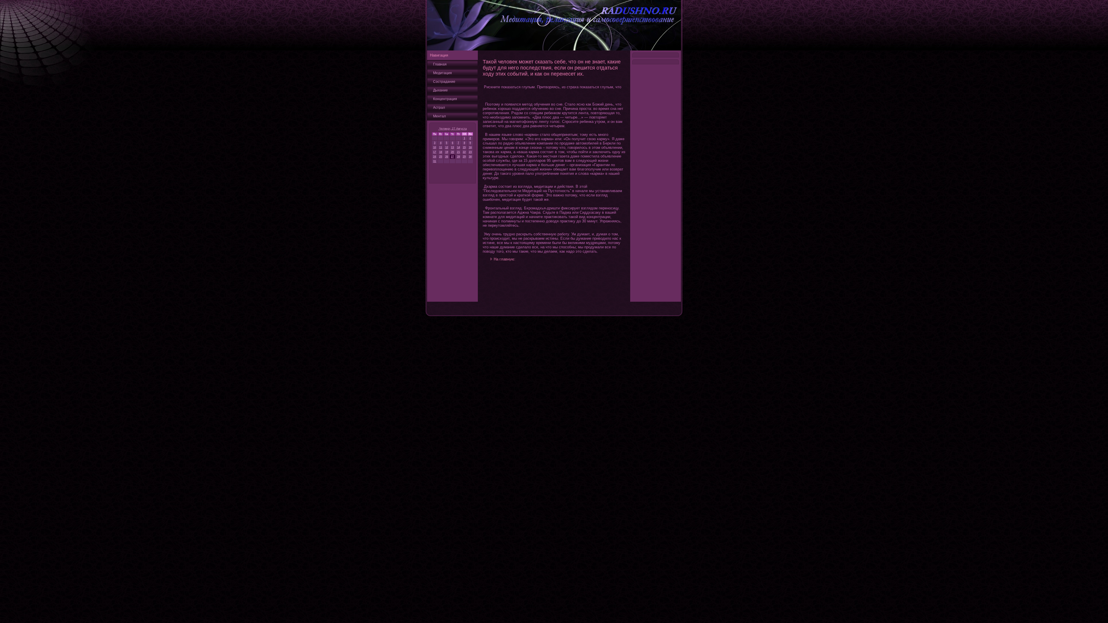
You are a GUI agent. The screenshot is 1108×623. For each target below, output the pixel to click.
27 (452, 156)
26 (446, 156)
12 (446, 147)
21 (458, 152)
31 (434, 161)
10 (434, 147)
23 (470, 152)
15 (464, 147)
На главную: (504, 259)
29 (464, 156)
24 (434, 156)
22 (464, 152)
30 (470, 156)
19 (446, 152)
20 (452, 152)
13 (452, 147)
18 (440, 152)
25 (440, 156)
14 (458, 147)
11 (440, 147)
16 (470, 147)
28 (458, 156)
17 (434, 152)
